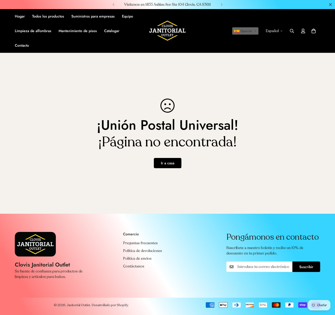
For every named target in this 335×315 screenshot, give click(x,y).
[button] (245, 31)
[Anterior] (113, 4)
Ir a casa (167, 163)
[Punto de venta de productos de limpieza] (167, 31)
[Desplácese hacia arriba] (326, 290)
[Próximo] (221, 4)
